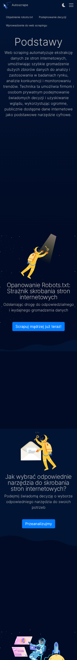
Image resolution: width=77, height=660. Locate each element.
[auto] (64, 5)
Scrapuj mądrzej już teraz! (38, 326)
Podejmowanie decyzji (52, 17)
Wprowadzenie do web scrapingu (26, 25)
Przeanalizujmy (38, 524)
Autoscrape (19, 5)
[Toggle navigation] (71, 5)
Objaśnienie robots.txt (19, 17)
